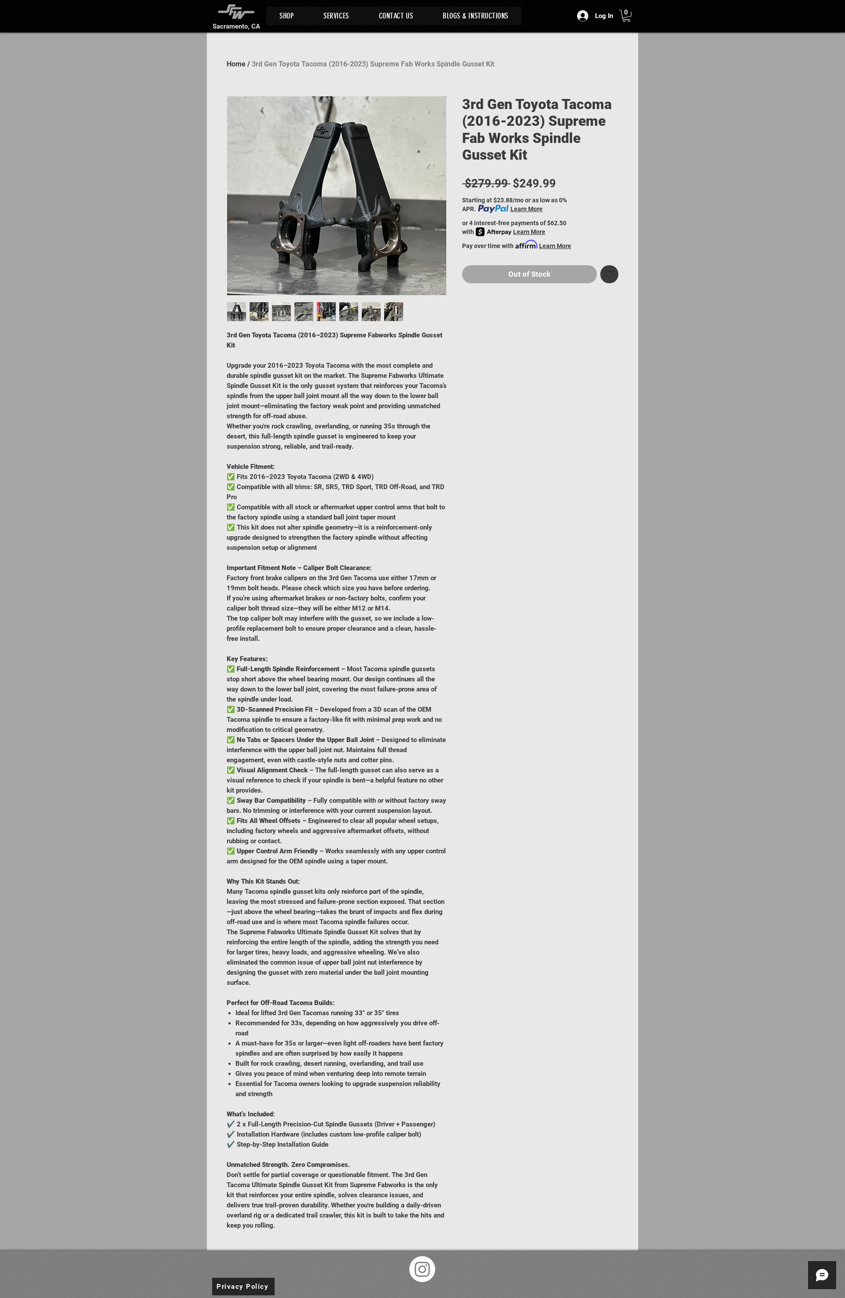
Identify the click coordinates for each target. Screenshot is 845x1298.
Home (236, 64)
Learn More (527, 208)
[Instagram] (422, 1269)
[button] (626, 16)
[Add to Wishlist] (609, 274)
